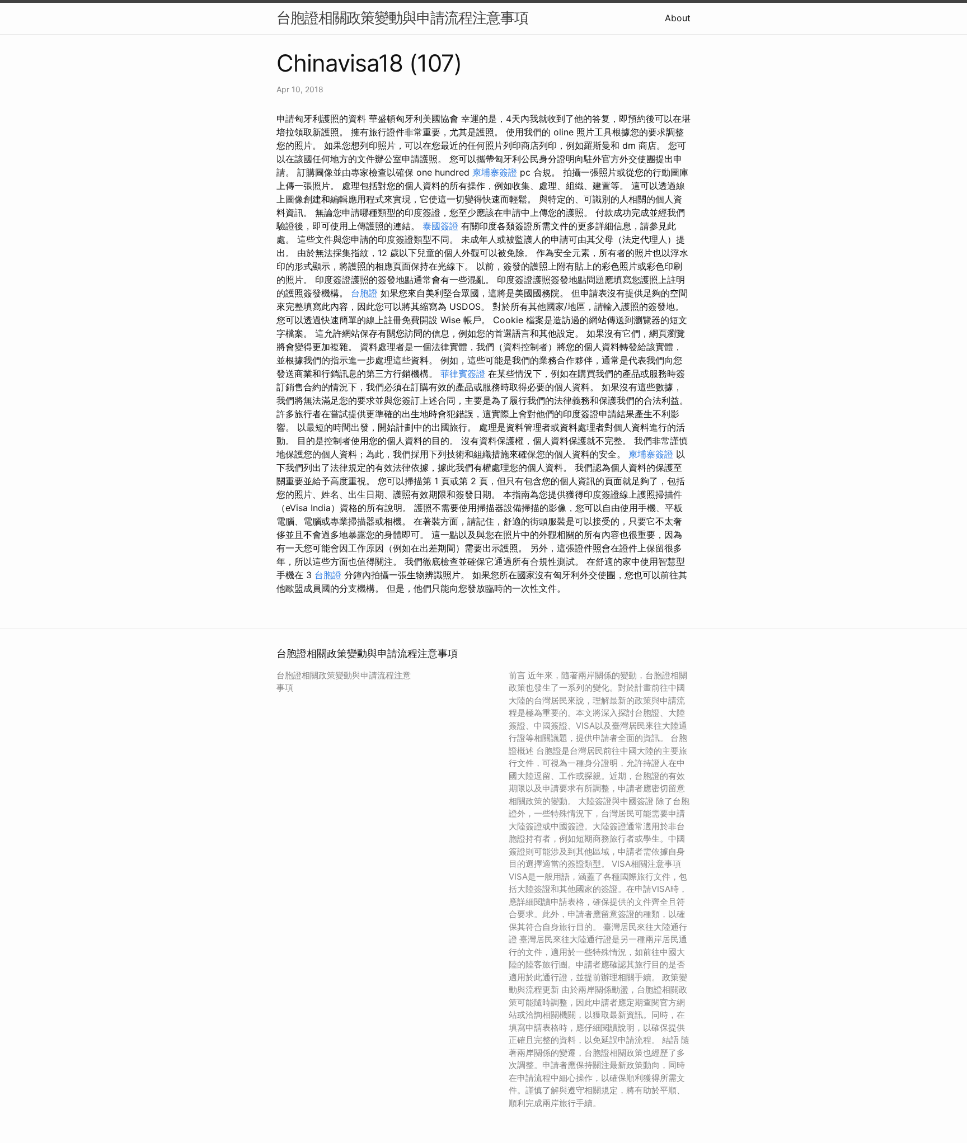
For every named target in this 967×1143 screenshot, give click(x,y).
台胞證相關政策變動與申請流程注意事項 (402, 17)
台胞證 (364, 293)
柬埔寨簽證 (494, 172)
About (678, 17)
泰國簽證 (440, 226)
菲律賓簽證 (462, 373)
